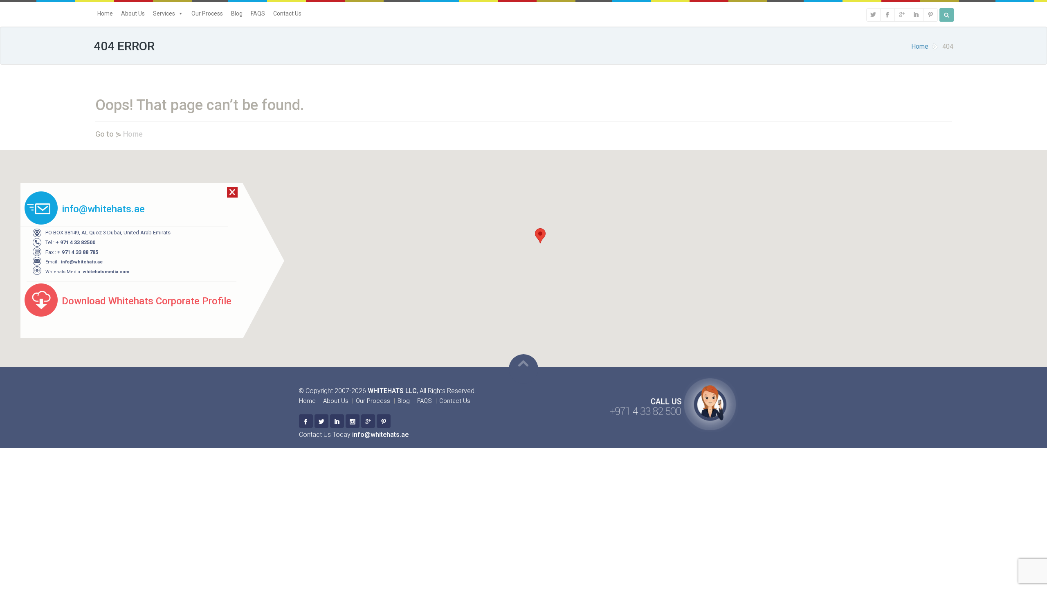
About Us (133, 13)
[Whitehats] (306, 421)
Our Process (207, 13)
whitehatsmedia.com (106, 271)
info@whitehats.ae (82, 262)
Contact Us (287, 13)
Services (164, 13)
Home (105, 13)
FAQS (258, 13)
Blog (237, 13)
